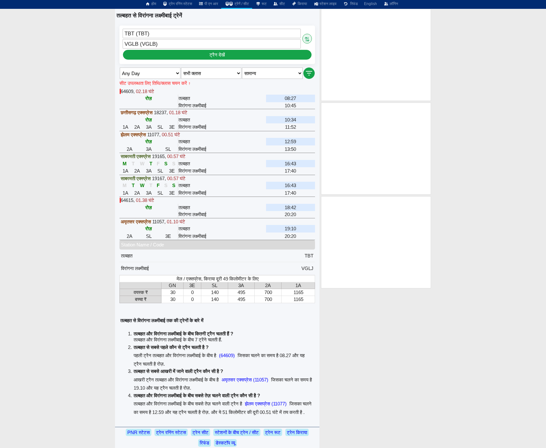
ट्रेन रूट (273, 432)
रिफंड (353, 4)
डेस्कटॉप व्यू (225, 442)
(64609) (227, 355)
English (370, 4)
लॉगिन (393, 4)
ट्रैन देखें (217, 54)
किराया (302, 4)
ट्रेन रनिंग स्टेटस (180, 4)
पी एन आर (210, 4)
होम (153, 4)
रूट (264, 4)
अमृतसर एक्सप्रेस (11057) (244, 379)
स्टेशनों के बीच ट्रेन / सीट (237, 432)
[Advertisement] (376, 55)
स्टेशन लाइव (327, 4)
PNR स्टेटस (138, 432)
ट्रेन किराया (297, 432)
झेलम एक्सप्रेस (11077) (266, 403)
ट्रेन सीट (200, 432)
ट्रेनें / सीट (241, 4)
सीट (281, 4)
